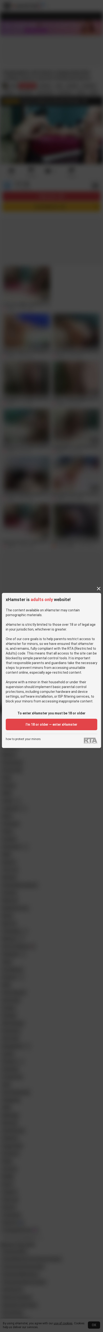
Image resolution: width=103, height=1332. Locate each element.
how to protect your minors (23, 739)
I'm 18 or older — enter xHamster (51, 724)
